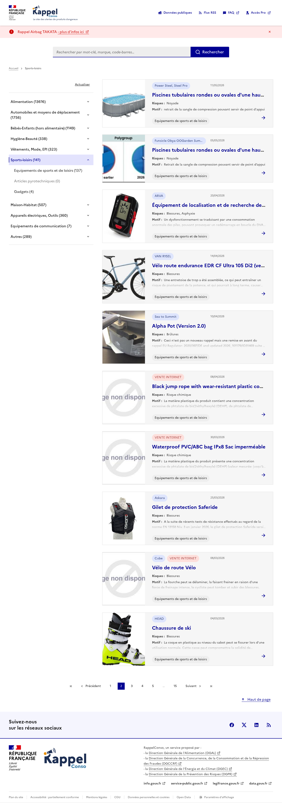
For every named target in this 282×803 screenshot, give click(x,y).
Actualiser (82, 84)
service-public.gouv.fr (187, 783)
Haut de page (259, 699)
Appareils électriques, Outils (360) (39, 215)
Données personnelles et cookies (148, 797)
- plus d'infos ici (71, 31)
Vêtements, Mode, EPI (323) (34, 149)
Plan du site (16, 797)
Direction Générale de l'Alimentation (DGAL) (182, 753)
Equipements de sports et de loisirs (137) (48, 170)
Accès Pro (258, 12)
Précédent (93, 686)
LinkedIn (256, 725)
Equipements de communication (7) (41, 226)
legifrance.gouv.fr (226, 783)
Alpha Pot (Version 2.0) (179, 326)
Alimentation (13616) (28, 101)
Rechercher (213, 52)
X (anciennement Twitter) (244, 725)
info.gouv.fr (152, 783)
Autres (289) (21, 236)
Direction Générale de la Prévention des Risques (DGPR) (190, 774)
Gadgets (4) (24, 191)
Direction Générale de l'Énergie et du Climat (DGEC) (188, 769)
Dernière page (211, 686)
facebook (231, 725)
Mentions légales (96, 797)
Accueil (13, 68)
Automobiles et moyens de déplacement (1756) (45, 115)
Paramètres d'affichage (219, 797)
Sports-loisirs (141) (25, 159)
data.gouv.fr (258, 783)
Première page (70, 686)
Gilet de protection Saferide (185, 507)
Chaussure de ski (171, 628)
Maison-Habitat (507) (28, 204)
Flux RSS (210, 12)
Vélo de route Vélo (174, 567)
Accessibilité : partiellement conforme (54, 797)
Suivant (191, 686)
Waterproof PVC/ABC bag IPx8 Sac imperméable (208, 446)
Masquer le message (269, 31)
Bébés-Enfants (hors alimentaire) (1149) (43, 128)
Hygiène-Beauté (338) (29, 138)
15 (175, 686)
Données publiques (177, 12)
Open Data (184, 797)
